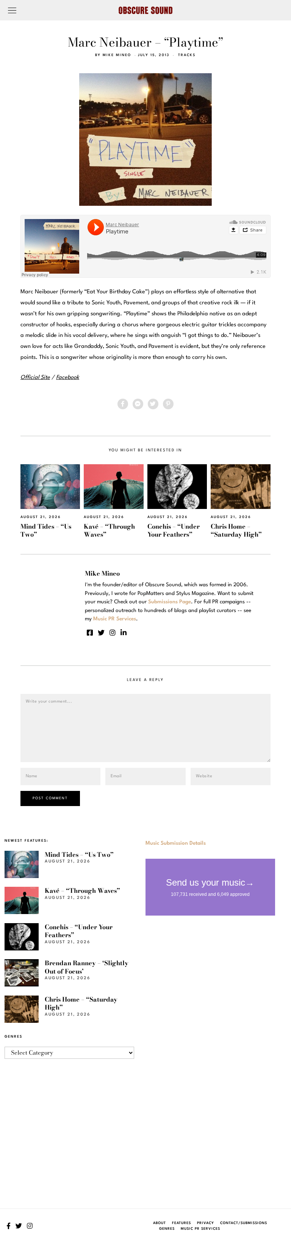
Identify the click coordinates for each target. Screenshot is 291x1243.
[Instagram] (112, 632)
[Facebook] (122, 404)
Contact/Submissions (243, 1223)
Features (181, 1223)
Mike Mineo (117, 55)
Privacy (205, 1223)
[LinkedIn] (123, 632)
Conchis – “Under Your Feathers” (173, 530)
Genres (167, 1228)
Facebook (67, 377)
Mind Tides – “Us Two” (45, 530)
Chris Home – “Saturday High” (236, 530)
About (159, 1223)
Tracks (187, 55)
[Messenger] (138, 404)
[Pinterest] (168, 404)
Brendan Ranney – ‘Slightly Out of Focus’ (86, 967)
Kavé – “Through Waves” (109, 530)
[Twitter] (153, 404)
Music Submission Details (176, 843)
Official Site (35, 377)
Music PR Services (200, 1228)
